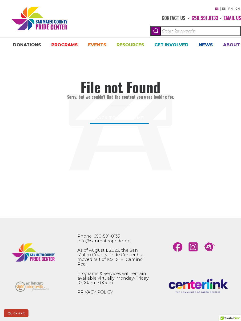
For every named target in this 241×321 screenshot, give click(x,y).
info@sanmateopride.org (104, 240)
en (217, 8)
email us (232, 17)
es (224, 8)
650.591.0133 (205, 17)
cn (237, 8)
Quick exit (16, 313)
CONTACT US (173, 17)
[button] (156, 31)
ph (230, 8)
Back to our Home (119, 117)
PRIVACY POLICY (95, 292)
